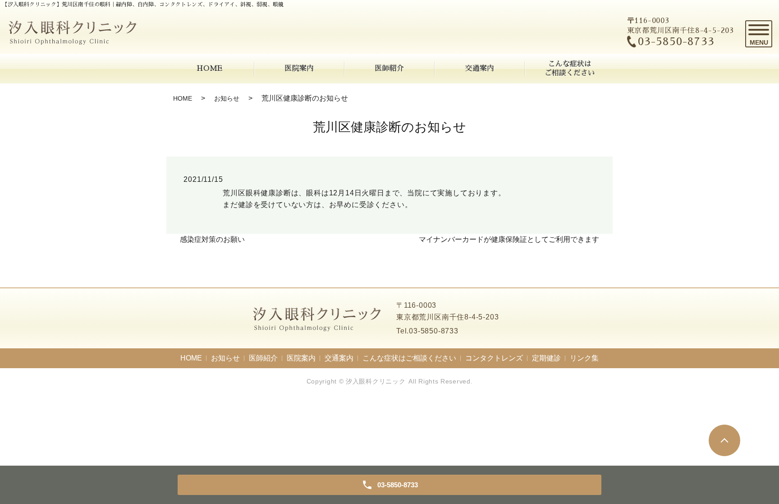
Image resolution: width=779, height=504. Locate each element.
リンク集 (584, 358)
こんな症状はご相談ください (570, 68)
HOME (209, 68)
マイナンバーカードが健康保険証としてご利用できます (509, 239)
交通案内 (479, 68)
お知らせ (226, 98)
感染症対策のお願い (212, 239)
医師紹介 (389, 68)
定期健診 (546, 358)
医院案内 (299, 68)
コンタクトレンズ (494, 358)
